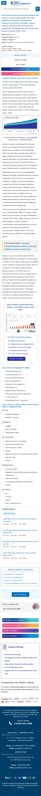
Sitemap (20, 788)
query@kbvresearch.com (23, 748)
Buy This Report (20, 594)
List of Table (20, 64)
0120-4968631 (30, 746)
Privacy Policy (33, 786)
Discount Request (10, 636)
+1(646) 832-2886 (13, 609)
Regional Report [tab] (9, 514)
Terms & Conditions (10, 786)
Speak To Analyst (10, 630)
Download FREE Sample (21, 69)
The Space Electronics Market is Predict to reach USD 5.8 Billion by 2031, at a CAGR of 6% (20, 246)
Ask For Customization (12, 625)
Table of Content (20, 60)
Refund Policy (22, 786)
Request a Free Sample (14, 620)
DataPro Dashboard (20, 74)
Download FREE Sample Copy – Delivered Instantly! (22, 138)
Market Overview (20, 55)
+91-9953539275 (17, 746)
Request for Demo (16, 359)
